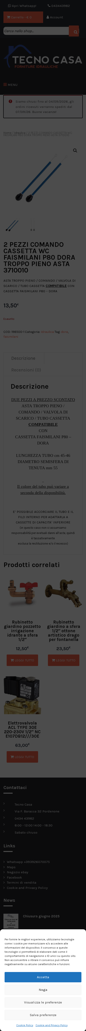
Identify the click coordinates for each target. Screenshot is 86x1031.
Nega (43, 990)
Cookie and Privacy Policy (52, 1025)
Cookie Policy (24, 1025)
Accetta (43, 977)
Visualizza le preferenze (43, 1002)
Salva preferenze (43, 1015)
